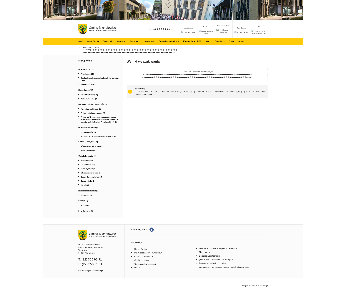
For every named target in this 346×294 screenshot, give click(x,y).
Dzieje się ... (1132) (86, 69)
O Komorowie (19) (88, 165)
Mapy (208, 41)
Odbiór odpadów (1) (88, 132)
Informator (121, 41)
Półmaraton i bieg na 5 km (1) (92, 146)
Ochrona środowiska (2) (88, 127)
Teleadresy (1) (86, 195)
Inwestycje (149, 41)
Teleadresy (220, 41)
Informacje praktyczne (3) (91, 173)
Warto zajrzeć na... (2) (89, 99)
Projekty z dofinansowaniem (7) (93, 113)
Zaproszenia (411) (87, 85)
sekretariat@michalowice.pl (90, 270)
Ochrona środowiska (143, 256)
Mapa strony (204, 252)
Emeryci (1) (83, 201)
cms (252, 286)
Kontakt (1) (85, 185)
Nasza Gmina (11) (85, 90)
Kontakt (241, 41)
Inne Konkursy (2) (85, 211)
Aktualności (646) (87, 74)
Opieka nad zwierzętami (145, 264)
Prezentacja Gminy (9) (89, 95)
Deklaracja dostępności (209, 256)
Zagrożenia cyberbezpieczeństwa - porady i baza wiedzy (224, 267)
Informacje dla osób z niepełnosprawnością (218, 248)
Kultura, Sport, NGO (192, 41)
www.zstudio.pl (261, 286)
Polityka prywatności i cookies (212, 263)
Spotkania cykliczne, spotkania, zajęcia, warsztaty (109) (100, 79)
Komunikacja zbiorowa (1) (91, 109)
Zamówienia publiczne (169, 41)
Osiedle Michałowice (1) (88, 191)
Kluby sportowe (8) (88, 150)
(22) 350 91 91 (91, 259)
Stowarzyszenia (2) (88, 169)
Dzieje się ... (135, 41)
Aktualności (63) (87, 161)
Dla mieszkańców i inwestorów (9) (92, 104)
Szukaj (172, 29)
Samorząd (107, 41)
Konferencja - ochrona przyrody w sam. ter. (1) (98, 136)
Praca (231, 41)
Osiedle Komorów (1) (87, 156)
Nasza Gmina (93, 41)
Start (80, 41)
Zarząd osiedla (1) (87, 181)
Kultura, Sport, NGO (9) (88, 142)
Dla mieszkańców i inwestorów (148, 253)
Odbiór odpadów (141, 260)
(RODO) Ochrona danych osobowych (216, 259)
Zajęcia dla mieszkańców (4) (91, 177)
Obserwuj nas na (140, 229)
